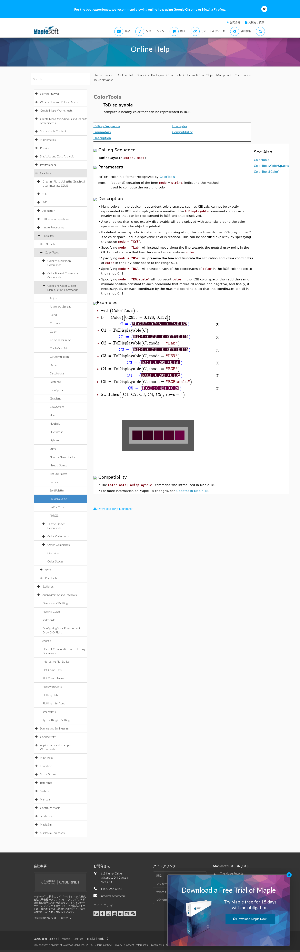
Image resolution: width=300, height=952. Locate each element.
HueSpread (56, 432)
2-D (44, 194)
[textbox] (120, 310)
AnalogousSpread (60, 306)
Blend (53, 315)
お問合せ (235, 22)
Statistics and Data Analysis (57, 156)
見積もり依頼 (256, 22)
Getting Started (49, 93)
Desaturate (57, 373)
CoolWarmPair (59, 348)
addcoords (48, 620)
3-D (44, 202)
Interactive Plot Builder (56, 661)
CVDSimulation (59, 356)
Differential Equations (55, 219)
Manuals (45, 799)
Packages (48, 235)
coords (46, 640)
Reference (46, 782)
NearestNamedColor (63, 457)
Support (110, 75)
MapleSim (46, 824)
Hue (52, 415)
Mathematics (48, 139)
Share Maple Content (53, 131)
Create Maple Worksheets (56, 110)
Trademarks (157, 944)
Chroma (55, 323)
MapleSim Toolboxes (52, 833)
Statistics (48, 586)
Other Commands (58, 544)
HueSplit (55, 423)
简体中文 (103, 938)
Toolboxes (46, 816)
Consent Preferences (136, 944)
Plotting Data (50, 695)
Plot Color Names (53, 678)
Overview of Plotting (55, 603)
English (53, 938)
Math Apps (46, 757)
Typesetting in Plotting (56, 720)
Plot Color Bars (52, 670)
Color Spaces (55, 561)
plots (48, 569)
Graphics (45, 173)
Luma (53, 448)
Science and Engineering (54, 728)
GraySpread (57, 406)
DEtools (50, 244)
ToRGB (54, 515)
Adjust (54, 298)
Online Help (126, 75)
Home (97, 75)
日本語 (91, 938)
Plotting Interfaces (53, 703)
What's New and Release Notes (59, 102)
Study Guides (48, 774)
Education (46, 766)
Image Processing (53, 227)
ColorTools (52, 252)
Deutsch (78, 938)
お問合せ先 (101, 866)
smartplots (49, 711)
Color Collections (58, 536)
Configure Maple (50, 807)
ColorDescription (60, 340)
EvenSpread (57, 390)
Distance (55, 381)
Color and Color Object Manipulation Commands (217, 75)
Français (65, 938)
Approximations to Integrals (59, 595)
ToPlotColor (57, 507)
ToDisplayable (58, 498)
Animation (48, 210)
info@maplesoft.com (113, 896)
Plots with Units (52, 686)
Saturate (55, 482)
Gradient (55, 398)
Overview (53, 553)
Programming (48, 164)
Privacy (118, 944)
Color (53, 331)
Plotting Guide (51, 611)
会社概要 (40, 866)
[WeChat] (133, 913)
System (44, 791)
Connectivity (48, 736)
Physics (44, 148)
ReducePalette (58, 473)
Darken (54, 365)
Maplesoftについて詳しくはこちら (52, 917)
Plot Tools (51, 578)
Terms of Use (104, 944)
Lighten (54, 440)
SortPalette (57, 490)
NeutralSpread (59, 465)
